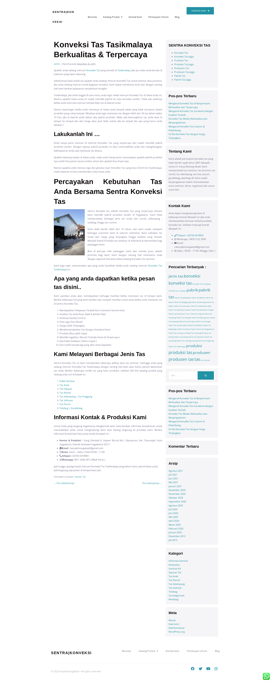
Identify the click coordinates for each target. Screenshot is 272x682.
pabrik (192, 290)
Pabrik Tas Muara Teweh (187, 329)
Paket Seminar (67, 381)
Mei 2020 (173, 517)
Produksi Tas (181, 60)
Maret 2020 (175, 524)
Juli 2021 (173, 474)
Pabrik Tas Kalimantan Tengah (202, 310)
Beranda (92, 17)
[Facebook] (192, 668)
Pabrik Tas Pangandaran (205, 329)
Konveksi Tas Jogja (184, 56)
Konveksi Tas (93, 70)
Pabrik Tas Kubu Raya (187, 322)
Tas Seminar (175, 587)
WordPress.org (177, 631)
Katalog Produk (111, 17)
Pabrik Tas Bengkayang (182, 302)
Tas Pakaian (66, 388)
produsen (201, 352)
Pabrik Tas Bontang (198, 302)
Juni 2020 (173, 513)
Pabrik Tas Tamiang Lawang (187, 341)
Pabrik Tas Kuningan (203, 322)
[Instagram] (216, 668)
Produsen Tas (181, 68)
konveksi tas (180, 283)
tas (197, 359)
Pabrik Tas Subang (181, 337)
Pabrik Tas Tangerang (206, 341)
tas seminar (205, 360)
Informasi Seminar (178, 560)
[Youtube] (208, 668)
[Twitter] (200, 668)
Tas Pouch (65, 404)
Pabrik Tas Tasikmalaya (177, 347)
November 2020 (177, 493)
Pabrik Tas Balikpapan (183, 298)
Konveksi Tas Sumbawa (201, 284)
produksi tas (180, 352)
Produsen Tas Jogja (184, 72)
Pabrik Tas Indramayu (182, 306)
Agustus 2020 (176, 505)
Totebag (64, 408)
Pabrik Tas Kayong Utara (201, 318)
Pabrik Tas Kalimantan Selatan (180, 310)
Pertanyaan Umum (158, 17)
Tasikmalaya (123, 70)
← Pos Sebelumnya (64, 483)
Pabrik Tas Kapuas (197, 314)
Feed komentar (177, 627)
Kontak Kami (135, 17)
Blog (177, 17)
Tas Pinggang (85, 396)
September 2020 (177, 501)
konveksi (192, 276)
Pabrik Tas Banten (198, 298)
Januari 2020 (175, 532)
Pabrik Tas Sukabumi (196, 337)
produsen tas (181, 359)
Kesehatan (174, 564)
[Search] (206, 375)
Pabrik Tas (179, 75)
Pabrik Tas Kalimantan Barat (201, 306)
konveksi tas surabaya (177, 291)
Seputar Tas (80, 476)
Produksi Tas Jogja (184, 64)
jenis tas (176, 276)
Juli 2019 (173, 540)
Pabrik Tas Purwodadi (194, 333)
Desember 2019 (177, 536)
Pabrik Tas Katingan (184, 318)
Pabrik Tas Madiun (195, 325)
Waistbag (173, 599)
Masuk (172, 620)
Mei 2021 (173, 482)
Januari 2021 (175, 486)
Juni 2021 (173, 478)
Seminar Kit (175, 568)
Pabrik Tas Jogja (182, 79)
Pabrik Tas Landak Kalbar (178, 325)
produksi (194, 345)
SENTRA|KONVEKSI (71, 653)
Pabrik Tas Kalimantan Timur (179, 314)
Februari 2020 (176, 528)
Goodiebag (76, 408)
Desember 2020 (177, 490)
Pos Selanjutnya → (152, 483)
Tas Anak (64, 385)
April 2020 (174, 520)
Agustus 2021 (176, 470)
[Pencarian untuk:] (192, 375)
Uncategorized (176, 595)
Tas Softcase (66, 400)
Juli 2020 (173, 509)
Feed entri (174, 624)
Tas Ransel (65, 392)
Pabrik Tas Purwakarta (177, 333)
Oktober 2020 (176, 497)
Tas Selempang (68, 396)
